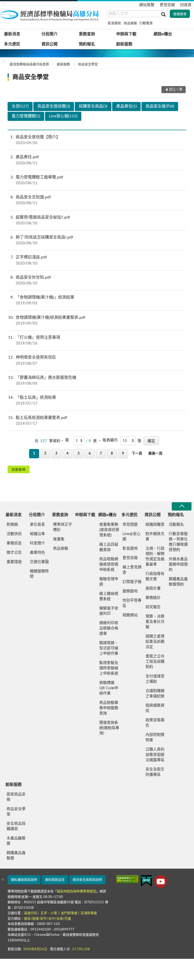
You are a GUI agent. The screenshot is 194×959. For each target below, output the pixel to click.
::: (3, 4)
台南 (59, 918)
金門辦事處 (69, 913)
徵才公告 (14, 552)
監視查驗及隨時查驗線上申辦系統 (108, 668)
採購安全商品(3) (93, 106)
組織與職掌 (155, 524)
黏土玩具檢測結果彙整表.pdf (37, 420)
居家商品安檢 (16, 797)
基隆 (35, 918)
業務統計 (153, 598)
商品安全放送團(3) (53, 106)
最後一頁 (155, 453)
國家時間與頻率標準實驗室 (76, 891)
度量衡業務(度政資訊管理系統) (109, 530)
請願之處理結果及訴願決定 (155, 641)
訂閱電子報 (132, 582)
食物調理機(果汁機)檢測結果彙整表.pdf (46, 320)
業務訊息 (14, 543)
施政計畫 (153, 588)
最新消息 (12, 34)
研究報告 (153, 607)
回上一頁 (175, 89)
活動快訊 (14, 534)
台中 (51, 918)
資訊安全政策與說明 (87, 880)
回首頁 (185, 5)
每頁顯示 (110, 440)
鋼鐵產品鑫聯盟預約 (178, 581)
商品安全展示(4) (160, 106)
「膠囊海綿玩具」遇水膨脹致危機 (42, 380)
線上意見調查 (132, 569)
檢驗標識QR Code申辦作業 (108, 688)
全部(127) (20, 106)
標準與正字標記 (62, 527)
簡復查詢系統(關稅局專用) (109, 728)
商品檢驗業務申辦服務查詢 (108, 708)
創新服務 (124, 44)
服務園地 (130, 591)
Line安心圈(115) (63, 116)
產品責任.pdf (24, 160)
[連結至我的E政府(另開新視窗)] (146, 881)
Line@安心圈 (131, 536)
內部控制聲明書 (155, 737)
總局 (27, 918)
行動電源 (146, 23)
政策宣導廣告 (155, 722)
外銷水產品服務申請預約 (178, 564)
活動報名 (176, 524)
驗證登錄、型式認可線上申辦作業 (108, 648)
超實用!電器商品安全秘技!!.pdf (40, 220)
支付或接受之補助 (155, 678)
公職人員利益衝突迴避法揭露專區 (155, 755)
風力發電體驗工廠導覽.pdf (36, 180)
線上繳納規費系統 (108, 596)
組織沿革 (37, 534)
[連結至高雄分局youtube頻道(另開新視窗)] (160, 881)
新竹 (43, 918)
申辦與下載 (126, 34)
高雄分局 (30, 913)
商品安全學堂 (88, 64)
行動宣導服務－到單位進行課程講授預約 (178, 542)
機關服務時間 (39, 573)
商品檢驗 (130, 23)
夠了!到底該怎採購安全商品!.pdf (41, 240)
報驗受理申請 (108, 581)
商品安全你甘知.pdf (30, 280)
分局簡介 (49, 34)
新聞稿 (12, 524)
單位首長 (37, 524)
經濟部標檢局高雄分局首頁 (29, 64)
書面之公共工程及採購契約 (155, 661)
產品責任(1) (126, 106)
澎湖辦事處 (89, 913)
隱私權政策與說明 (24, 880)
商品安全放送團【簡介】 (35, 140)
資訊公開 (49, 44)
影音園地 (114, 23)
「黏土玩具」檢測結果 (32, 400)
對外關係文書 (155, 536)
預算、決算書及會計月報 (155, 622)
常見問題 (130, 524)
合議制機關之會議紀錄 (155, 693)
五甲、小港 (49, 913)
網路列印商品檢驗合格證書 (108, 628)
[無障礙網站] (127, 879)
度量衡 (58, 539)
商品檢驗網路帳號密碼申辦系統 (108, 564)
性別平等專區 (132, 603)
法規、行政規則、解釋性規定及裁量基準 (155, 556)
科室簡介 (37, 543)
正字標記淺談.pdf (28, 260)
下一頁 (137, 453)
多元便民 (12, 44)
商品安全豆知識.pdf (30, 200)
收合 (181, 506)
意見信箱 (167, 5)
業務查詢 (87, 34)
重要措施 (14, 562)
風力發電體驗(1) (26, 116)
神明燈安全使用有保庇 (32, 360)
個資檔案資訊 (155, 708)
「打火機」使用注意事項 (34, 340)
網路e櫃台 (163, 34)
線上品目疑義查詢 (108, 547)
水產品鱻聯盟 (16, 840)
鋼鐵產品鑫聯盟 (16, 855)
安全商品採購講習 (16, 826)
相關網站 (130, 615)
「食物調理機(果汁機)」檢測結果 (42, 300)
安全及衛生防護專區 (155, 772)
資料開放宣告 (55, 880)
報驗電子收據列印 (108, 611)
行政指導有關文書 (155, 576)
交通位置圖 (39, 562)
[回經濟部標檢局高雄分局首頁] (50, 15)
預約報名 (87, 44)
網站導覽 (146, 5)
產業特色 (37, 552)
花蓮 (67, 918)
